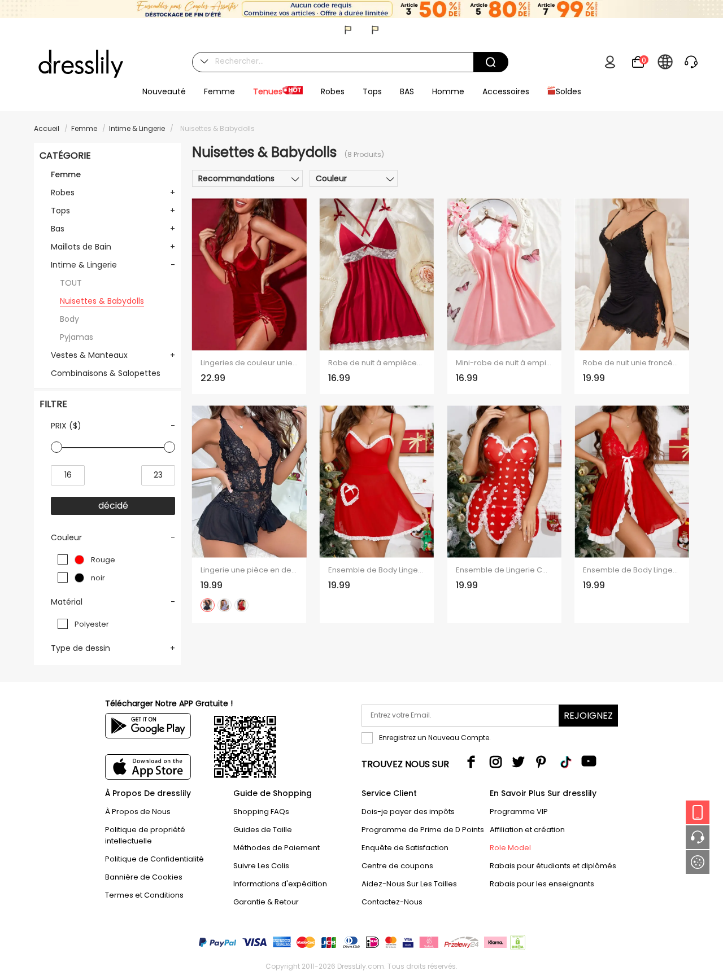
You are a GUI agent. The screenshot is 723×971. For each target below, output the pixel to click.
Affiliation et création (527, 829)
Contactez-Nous (392, 901)
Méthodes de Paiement (276, 847)
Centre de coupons (397, 865)
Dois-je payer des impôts (408, 811)
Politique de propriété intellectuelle (145, 835)
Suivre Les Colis (261, 865)
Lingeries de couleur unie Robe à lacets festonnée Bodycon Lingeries (249, 363)
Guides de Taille (262, 829)
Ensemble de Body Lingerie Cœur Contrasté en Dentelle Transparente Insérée (376, 570)
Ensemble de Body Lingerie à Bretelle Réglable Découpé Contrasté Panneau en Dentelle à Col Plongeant (631, 570)
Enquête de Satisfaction (405, 847)
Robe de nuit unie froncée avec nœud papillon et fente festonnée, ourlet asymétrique (631, 363)
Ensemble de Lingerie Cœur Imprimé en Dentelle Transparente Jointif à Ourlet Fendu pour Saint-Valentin (504, 570)
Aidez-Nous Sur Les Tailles (409, 883)
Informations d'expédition (280, 883)
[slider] (56, 447)
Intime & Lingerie (137, 128)
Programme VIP (519, 811)
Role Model (510, 847)
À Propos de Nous (138, 811)
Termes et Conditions (144, 895)
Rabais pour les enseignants (542, 883)
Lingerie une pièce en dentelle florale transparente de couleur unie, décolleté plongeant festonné (249, 570)
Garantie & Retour (266, 901)
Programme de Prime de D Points (423, 829)
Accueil (46, 128)
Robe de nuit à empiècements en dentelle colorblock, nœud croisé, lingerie (376, 363)
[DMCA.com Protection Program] (516, 944)
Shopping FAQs (261, 811)
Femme (84, 128)
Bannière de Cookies (143, 877)
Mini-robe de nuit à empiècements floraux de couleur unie (504, 363)
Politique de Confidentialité (154, 859)
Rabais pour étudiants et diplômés (553, 865)
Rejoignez (588, 715)
